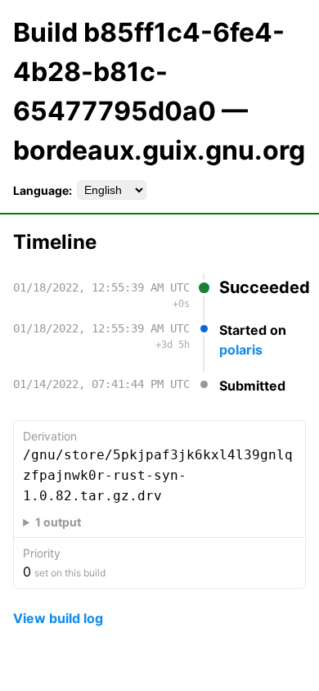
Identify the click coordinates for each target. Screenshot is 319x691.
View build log (58, 618)
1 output (58, 522)
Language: (42, 190)
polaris (241, 349)
